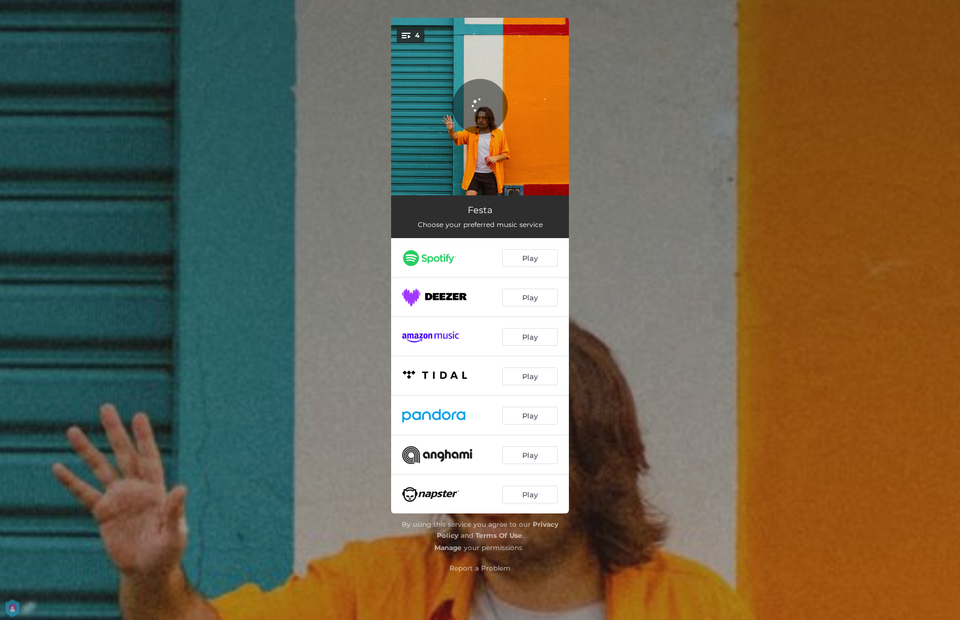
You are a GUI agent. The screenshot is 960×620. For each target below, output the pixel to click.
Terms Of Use (499, 535)
